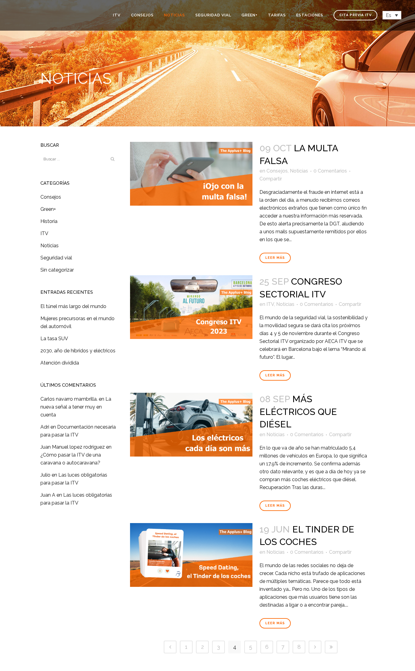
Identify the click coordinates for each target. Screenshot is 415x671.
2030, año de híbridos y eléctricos (77, 351)
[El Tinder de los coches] (191, 555)
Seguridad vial (56, 258)
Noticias (49, 245)
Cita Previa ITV (355, 15)
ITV (44, 233)
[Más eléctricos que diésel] (191, 425)
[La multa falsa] (191, 174)
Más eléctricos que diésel (298, 412)
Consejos (50, 197)
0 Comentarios (330, 171)
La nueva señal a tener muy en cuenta (75, 407)
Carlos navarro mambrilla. (69, 399)
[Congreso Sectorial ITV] (191, 307)
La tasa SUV (54, 338)
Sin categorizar (57, 270)
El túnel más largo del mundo (73, 306)
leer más (275, 258)
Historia (48, 221)
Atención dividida (59, 363)
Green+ (48, 209)
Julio (45, 475)
